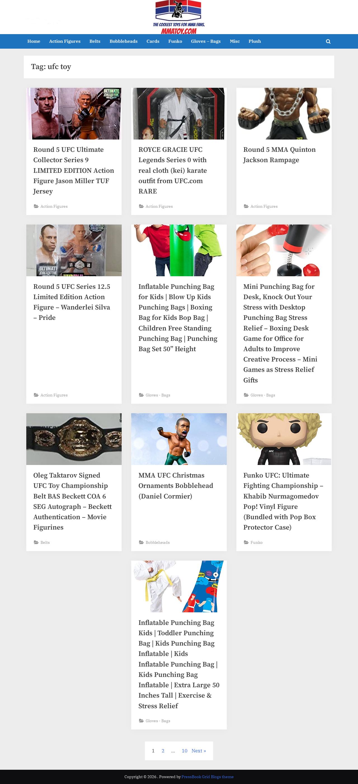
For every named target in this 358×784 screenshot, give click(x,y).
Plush (255, 41)
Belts (95, 41)
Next (197, 751)
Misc (235, 41)
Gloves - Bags (158, 395)
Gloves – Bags (206, 41)
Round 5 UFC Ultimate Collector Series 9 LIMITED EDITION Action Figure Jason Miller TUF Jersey (73, 170)
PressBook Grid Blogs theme (208, 776)
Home (33, 41)
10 (184, 751)
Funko (175, 41)
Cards (153, 41)
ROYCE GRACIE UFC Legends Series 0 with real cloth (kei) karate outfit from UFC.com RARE (172, 170)
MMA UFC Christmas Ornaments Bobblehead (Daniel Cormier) (175, 485)
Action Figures (65, 41)
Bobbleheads (124, 41)
